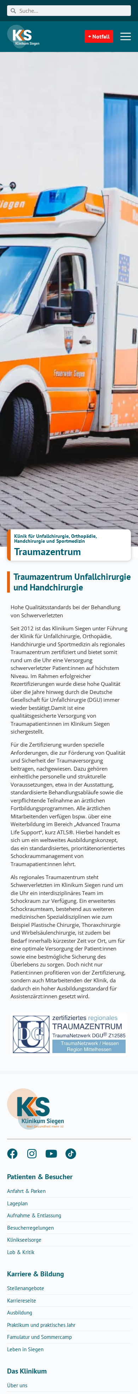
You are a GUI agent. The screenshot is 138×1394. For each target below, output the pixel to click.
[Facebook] (12, 1153)
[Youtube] (51, 1153)
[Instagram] (32, 1153)
